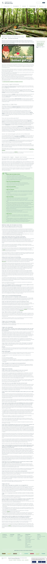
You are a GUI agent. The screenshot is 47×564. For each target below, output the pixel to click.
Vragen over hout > (9, 213)
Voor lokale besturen (28, 547)
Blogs (18, 538)
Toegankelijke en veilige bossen (40, 43)
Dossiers (6, 38)
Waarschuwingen (20, 535)
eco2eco (9, 525)
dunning (4, 249)
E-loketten (27, 535)
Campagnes (19, 539)
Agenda (19, 537)
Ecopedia (8, 511)
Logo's (38, 538)
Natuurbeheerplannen (29, 536)
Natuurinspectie (28, 544)
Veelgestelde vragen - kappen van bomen (40, 47)
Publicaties (39, 537)
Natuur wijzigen (28, 538)
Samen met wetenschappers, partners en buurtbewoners (40, 45)
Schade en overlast (28, 542)
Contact (39, 539)
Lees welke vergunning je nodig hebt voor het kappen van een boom (12, 81)
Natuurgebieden (5, 535)
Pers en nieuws (20, 536)
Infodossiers (12, 535)
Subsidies (27, 545)
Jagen (26, 543)
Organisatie (39, 535)
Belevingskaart (5, 537)
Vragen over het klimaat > (10, 196)
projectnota (21, 310)
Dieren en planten (28, 541)
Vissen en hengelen (28, 540)
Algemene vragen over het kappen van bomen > (13, 174)
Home (2, 38)
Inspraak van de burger (29, 546)
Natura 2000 (4, 261)
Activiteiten (4, 536)
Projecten (11, 536)
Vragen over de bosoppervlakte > (11, 186)
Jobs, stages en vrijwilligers (41, 536)
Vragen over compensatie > (10, 189)
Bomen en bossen (28, 537)
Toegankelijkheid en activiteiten (30, 539)
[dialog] (39, 560)
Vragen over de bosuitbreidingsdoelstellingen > (13, 181)
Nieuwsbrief (19, 540)
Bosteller (25, 309)
